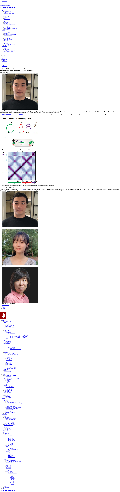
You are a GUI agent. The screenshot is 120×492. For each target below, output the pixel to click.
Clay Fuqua (22, 189)
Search (3, 53)
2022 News (4, 67)
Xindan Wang (21, 114)
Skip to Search (4, 2)
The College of (11, 318)
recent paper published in (6, 114)
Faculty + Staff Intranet (5, 305)
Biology (7, 7)
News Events (4, 66)
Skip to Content (4, 1)
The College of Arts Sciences (5, 5)
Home (3, 9)
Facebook (3, 307)
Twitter (3, 306)
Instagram (3, 308)
